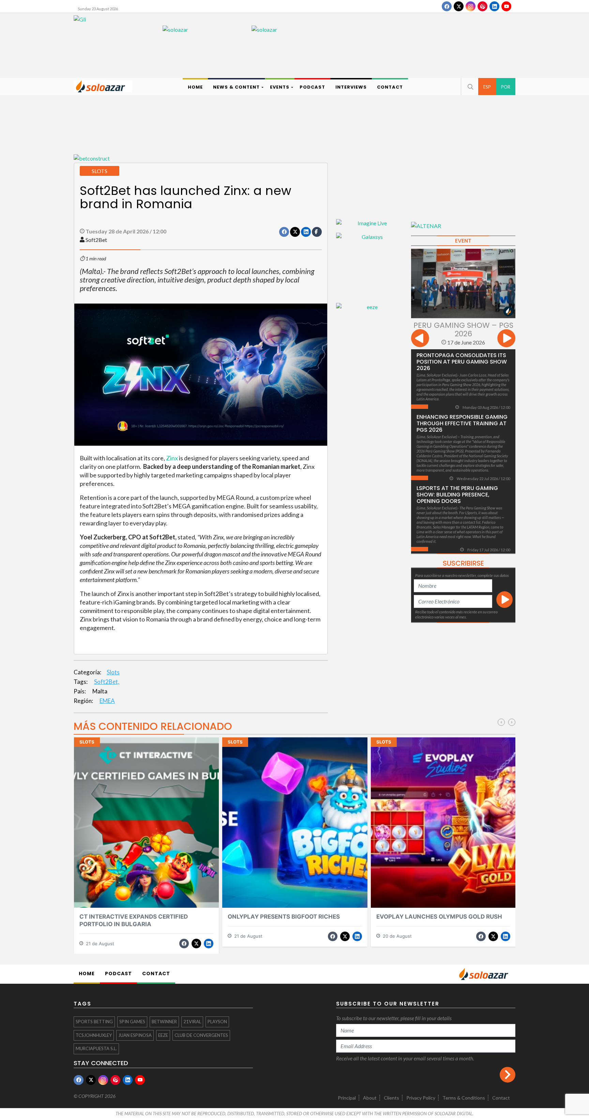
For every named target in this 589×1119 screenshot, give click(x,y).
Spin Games (132, 1021)
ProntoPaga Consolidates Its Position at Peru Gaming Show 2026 (462, 361)
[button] (469, 86)
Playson (217, 1021)
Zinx (172, 458)
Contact (501, 1098)
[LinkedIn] (494, 6)
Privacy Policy (420, 1098)
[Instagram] (470, 6)
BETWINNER (164, 1021)
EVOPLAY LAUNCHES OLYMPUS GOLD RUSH (439, 916)
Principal (347, 1098)
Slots (113, 672)
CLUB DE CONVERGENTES (201, 1035)
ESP (487, 87)
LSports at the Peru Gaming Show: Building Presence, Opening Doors (457, 494)
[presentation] (420, 339)
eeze (163, 1035)
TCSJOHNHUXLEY (94, 1035)
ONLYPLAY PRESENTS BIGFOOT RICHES (284, 916)
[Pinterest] (482, 6)
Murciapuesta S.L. (96, 1048)
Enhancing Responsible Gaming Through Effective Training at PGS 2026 (462, 423)
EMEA (107, 700)
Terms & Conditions (463, 1098)
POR (505, 87)
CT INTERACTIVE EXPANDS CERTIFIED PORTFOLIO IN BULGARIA (133, 920)
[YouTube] (506, 6)
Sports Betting (94, 1021)
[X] (459, 6)
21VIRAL (192, 1021)
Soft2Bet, (106, 681)
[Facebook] (447, 6)
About (370, 1098)
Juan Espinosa (135, 1035)
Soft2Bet (96, 239)
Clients (391, 1098)
